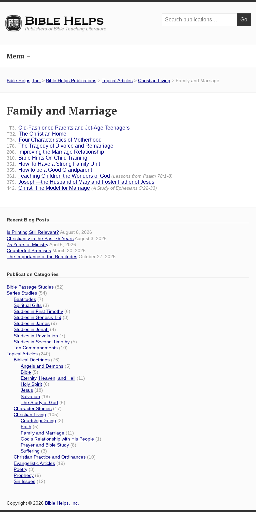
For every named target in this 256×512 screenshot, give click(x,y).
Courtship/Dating (38, 420)
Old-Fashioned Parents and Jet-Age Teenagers (69, 128)
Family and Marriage (42, 433)
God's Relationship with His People (57, 439)
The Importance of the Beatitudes (42, 256)
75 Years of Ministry (27, 244)
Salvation (30, 396)
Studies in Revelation (36, 335)
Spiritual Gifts (28, 305)
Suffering (30, 451)
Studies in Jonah (31, 329)
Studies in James (32, 323)
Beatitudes (25, 299)
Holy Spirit (31, 384)
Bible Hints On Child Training (47, 158)
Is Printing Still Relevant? (33, 232)
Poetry (20, 469)
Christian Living (154, 80)
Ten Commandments (36, 347)
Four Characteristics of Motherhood (54, 140)
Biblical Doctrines (32, 359)
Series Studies (22, 293)
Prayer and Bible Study (45, 445)
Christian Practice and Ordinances (50, 457)
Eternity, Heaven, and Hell (48, 378)
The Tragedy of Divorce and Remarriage (60, 146)
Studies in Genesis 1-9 (37, 317)
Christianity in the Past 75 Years (40, 238)
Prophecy (24, 475)
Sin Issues (24, 481)
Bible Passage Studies (30, 287)
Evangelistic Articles (34, 463)
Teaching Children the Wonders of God (90, 176)
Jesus (27, 390)
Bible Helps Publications (71, 80)
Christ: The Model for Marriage (82, 188)
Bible (26, 372)
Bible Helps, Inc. (65, 21)
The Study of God (39, 402)
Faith (26, 426)
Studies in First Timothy (38, 311)
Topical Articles (117, 80)
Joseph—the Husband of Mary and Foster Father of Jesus (80, 182)
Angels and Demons (42, 366)
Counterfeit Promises (29, 250)
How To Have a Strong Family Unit (53, 164)
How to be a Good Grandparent (49, 170)
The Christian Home (36, 134)
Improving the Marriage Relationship (55, 152)
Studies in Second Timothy (42, 341)
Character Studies (33, 408)
